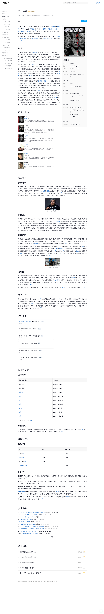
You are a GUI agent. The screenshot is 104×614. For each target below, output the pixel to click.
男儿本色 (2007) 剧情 (26, 519)
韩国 (20, 416)
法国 (20, 412)
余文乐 (55, 29)
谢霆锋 (44, 29)
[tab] (19, 21)
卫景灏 (40, 81)
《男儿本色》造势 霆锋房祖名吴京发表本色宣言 (33, 528)
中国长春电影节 (47, 38)
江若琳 (28, 31)
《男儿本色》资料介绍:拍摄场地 (29, 531)
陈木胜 (24, 29)
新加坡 (21, 392)
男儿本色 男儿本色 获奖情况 (28, 524)
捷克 (20, 408)
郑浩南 (31, 76)
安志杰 (23, 31)
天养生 (35, 52)
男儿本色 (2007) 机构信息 (31, 514)
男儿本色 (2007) (29, 517)
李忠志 (32, 29)
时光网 (21, 457)
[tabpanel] (52, 262)
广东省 (73, 278)
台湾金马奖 (35, 38)
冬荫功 (64, 287)
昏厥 (21, 253)
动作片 (36, 186)
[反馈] (101, 611)
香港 (53, 26)
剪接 (57, 491)
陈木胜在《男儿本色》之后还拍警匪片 (34, 526)
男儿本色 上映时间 (25, 521)
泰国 (56, 280)
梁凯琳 (26, 154)
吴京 (27, 193)
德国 (20, 404)
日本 (20, 400)
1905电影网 (22, 465)
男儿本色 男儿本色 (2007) (38, 512)
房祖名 (50, 29)
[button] (52, 552)
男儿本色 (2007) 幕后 (32, 533)
